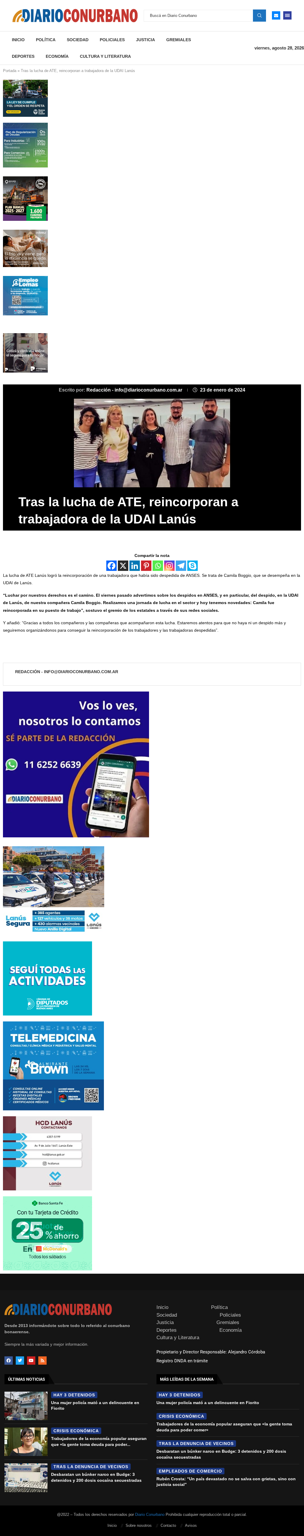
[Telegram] (181, 566)
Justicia (145, 39)
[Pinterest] (146, 566)
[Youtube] (31, 1360)
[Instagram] (169, 566)
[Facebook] (111, 566)
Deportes (23, 56)
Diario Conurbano (149, 1514)
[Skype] (192, 566)
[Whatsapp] (158, 566)
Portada (9, 70)
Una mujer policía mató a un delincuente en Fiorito (207, 1402)
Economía (57, 56)
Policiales (112, 39)
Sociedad (77, 39)
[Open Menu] (287, 15)
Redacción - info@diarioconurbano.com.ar (134, 389)
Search (259, 15)
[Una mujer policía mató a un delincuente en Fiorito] (26, 1406)
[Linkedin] (134, 566)
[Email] (276, 15)
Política (46, 39)
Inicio (18, 39)
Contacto (168, 1525)
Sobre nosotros (139, 1525)
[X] (123, 566)
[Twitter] (20, 1360)
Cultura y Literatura (105, 56)
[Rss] (42, 1360)
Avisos (191, 1525)
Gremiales (178, 39)
